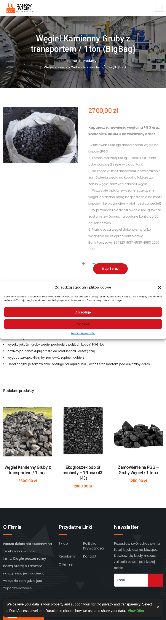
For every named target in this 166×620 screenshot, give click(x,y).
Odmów (83, 324)
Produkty (89, 60)
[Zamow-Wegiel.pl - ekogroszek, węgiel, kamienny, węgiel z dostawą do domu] (20, 8)
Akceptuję (83, 312)
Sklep (63, 543)
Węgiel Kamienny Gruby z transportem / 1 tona (28, 470)
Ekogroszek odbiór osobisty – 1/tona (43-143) (83, 473)
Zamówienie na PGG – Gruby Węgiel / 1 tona (138, 470)
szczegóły (27, 439)
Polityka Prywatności (83, 333)
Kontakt (90, 556)
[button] (159, 287)
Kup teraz (110, 268)
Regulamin (67, 556)
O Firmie (66, 564)
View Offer (136, 611)
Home (72, 60)
